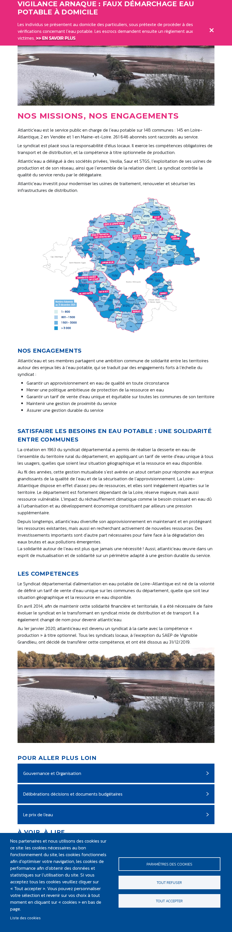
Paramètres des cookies (169, 864)
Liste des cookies (25, 918)
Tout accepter (169, 901)
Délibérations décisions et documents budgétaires (73, 793)
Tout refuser (169, 882)
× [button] (211, 29)
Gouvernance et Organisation (52, 773)
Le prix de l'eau (38, 814)
